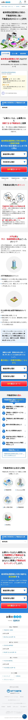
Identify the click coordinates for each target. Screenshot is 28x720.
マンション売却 (21, 489)
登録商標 (9, 706)
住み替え (8, 524)
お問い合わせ (15, 706)
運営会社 (22, 696)
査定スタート (14, 169)
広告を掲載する (23, 706)
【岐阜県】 (18, 6)
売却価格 (24, 178)
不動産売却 (8, 489)
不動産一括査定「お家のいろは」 (7, 6)
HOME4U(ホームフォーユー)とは (11, 696)
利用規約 (3, 706)
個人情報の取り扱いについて (14, 700)
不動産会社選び (5, 178)
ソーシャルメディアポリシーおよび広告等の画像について (14, 703)
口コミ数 (14, 53)
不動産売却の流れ (15, 178)
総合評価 (23, 53)
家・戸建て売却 (8, 507)
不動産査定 (21, 507)
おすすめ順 (5, 53)
